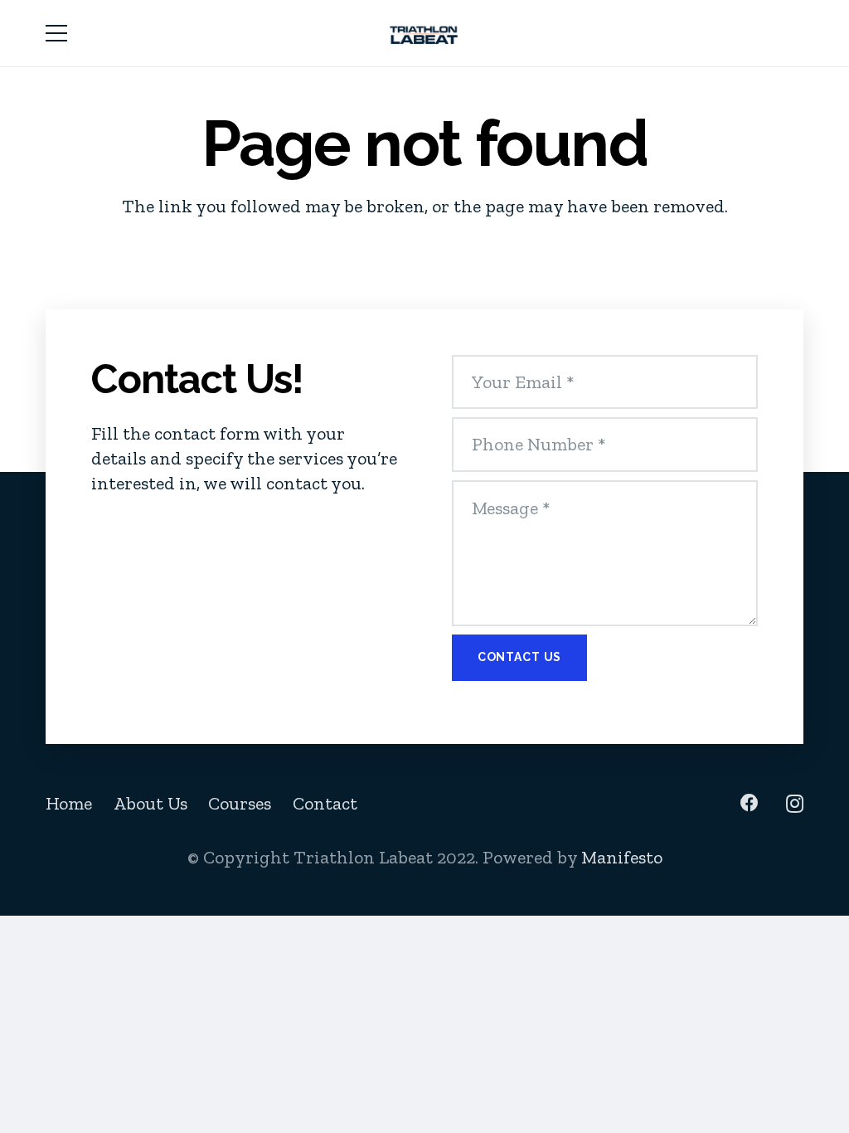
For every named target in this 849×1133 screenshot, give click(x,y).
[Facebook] (749, 803)
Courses (239, 803)
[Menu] (56, 33)
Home (69, 803)
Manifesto (621, 857)
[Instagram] (794, 804)
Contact (325, 803)
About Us (150, 803)
